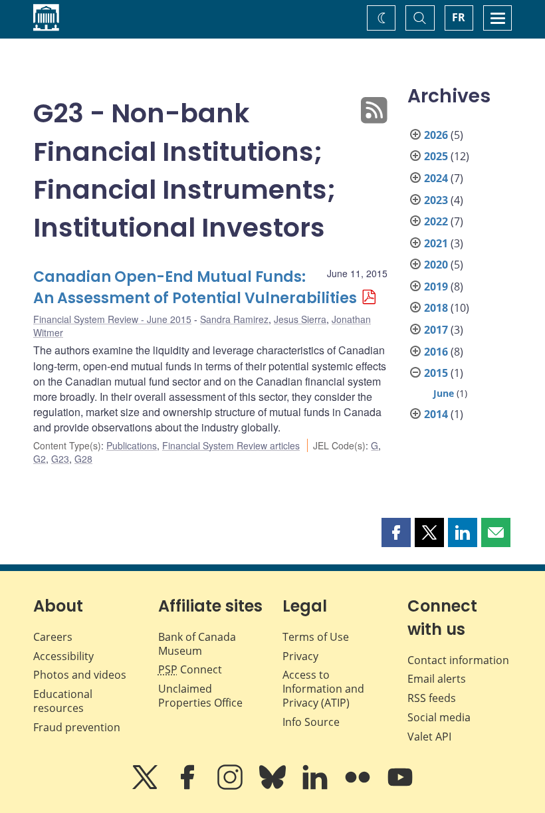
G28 (83, 458)
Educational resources (62, 701)
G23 (60, 458)
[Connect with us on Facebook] (188, 786)
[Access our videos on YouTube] (400, 786)
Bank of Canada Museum (197, 644)
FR (458, 17)
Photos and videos (79, 674)
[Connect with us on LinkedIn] (316, 786)
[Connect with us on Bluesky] (274, 786)
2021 (436, 243)
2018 (436, 307)
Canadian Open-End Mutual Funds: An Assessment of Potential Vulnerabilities (195, 287)
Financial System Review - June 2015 (112, 319)
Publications (131, 445)
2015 (436, 373)
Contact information (458, 660)
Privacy (300, 656)
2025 (436, 156)
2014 (436, 414)
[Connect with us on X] (146, 786)
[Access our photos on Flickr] (359, 786)
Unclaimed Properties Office (200, 695)
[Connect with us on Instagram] (231, 786)
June (443, 393)
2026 (436, 135)
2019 (436, 286)
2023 (436, 200)
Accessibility (63, 656)
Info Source (311, 722)
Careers (52, 637)
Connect (190, 669)
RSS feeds (431, 698)
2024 (436, 178)
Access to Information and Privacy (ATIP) (323, 688)
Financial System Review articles (231, 445)
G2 (39, 458)
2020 (436, 264)
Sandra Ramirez (234, 319)
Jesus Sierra (300, 319)
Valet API (429, 736)
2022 (436, 221)
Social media (439, 717)
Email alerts (436, 678)
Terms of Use (315, 637)
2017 (436, 329)
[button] (396, 532)
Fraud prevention (76, 727)
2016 (436, 351)
